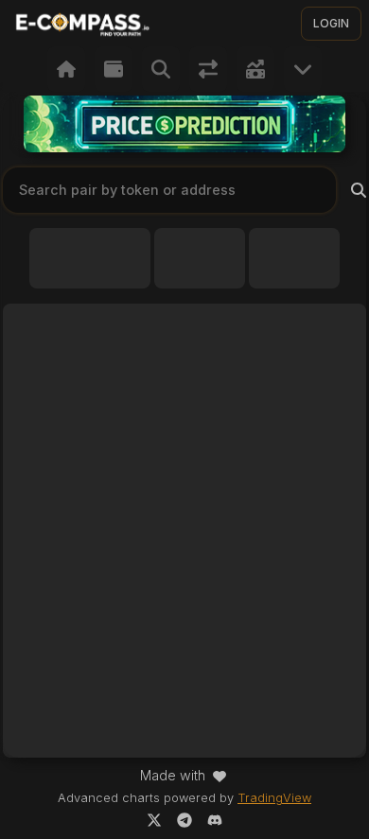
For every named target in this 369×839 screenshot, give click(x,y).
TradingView (274, 798)
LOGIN (331, 23)
